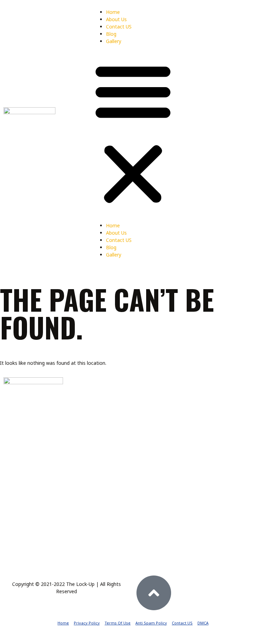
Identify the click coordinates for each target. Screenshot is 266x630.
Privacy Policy (87, 622)
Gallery (113, 41)
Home (113, 12)
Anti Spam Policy (151, 622)
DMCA (203, 622)
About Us (116, 19)
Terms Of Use (118, 622)
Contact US (119, 26)
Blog (111, 34)
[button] (133, 133)
